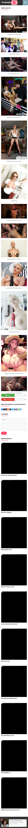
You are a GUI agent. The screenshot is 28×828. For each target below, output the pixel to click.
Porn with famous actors (7, 735)
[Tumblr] (14, 409)
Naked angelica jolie (6, 549)
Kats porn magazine (6, 512)
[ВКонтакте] (2, 409)
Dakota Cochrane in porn (7, 586)
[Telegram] (21, 409)
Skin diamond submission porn (9, 698)
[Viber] (17, 409)
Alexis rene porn (5, 661)
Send (4, 433)
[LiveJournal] (10, 409)
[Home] (9, 2)
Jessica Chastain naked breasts (9, 624)
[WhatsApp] (19, 409)
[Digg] (6, 409)
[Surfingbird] (12, 409)
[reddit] (8, 409)
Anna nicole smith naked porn (9, 475)
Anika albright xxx (6, 772)
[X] (4, 409)
